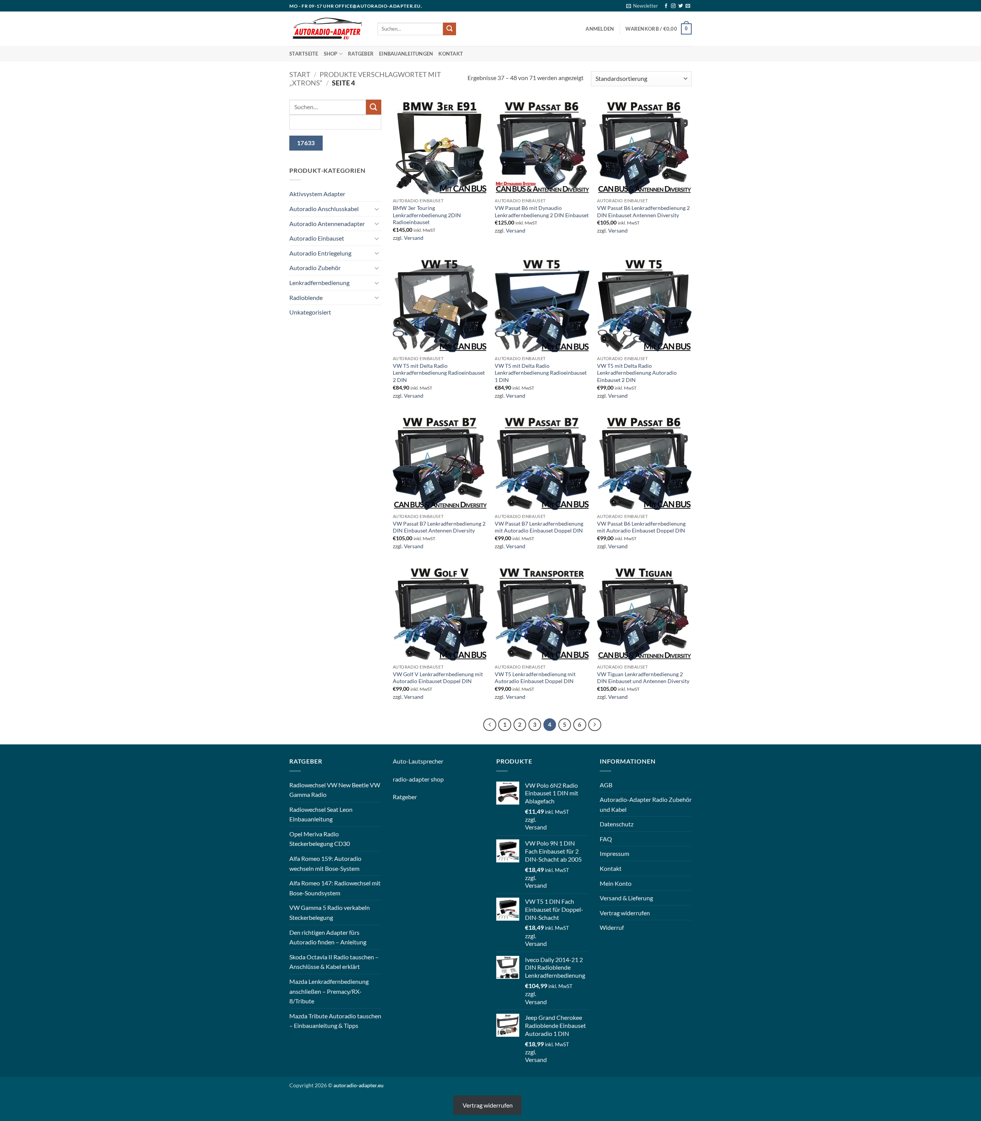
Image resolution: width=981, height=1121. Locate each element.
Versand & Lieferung (626, 897)
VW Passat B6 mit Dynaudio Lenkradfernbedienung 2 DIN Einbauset (542, 211)
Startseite (303, 54)
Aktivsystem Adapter (317, 193)
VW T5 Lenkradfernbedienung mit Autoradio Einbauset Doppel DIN (535, 678)
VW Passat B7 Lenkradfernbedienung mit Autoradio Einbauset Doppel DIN (539, 527)
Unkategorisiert (310, 312)
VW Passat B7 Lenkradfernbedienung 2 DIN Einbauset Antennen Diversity (439, 527)
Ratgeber (361, 54)
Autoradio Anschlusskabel (324, 208)
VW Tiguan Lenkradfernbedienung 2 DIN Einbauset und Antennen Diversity (643, 678)
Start (299, 74)
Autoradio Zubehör (315, 267)
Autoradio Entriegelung (320, 253)
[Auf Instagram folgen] (673, 6)
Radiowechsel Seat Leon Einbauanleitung (321, 814)
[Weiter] (594, 724)
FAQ (606, 838)
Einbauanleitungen (406, 54)
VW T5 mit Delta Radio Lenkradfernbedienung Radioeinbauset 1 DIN (541, 372)
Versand (413, 237)
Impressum (614, 853)
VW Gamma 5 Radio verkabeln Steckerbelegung (329, 912)
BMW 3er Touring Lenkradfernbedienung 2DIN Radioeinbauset (427, 215)
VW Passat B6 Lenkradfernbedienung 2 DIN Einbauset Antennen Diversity (643, 211)
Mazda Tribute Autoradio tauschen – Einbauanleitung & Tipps (335, 1020)
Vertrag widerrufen (625, 912)
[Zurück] (489, 724)
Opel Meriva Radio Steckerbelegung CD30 (319, 838)
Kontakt (450, 54)
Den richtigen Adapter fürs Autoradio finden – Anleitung (327, 937)
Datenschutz (616, 824)
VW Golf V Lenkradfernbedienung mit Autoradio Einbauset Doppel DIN (438, 678)
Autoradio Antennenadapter (327, 223)
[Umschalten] (376, 208)
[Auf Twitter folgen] (680, 6)
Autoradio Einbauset (316, 238)
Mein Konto (616, 883)
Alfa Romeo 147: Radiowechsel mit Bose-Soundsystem (335, 887)
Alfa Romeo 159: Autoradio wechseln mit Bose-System (325, 863)
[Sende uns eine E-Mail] (688, 6)
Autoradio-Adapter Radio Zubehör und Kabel (646, 804)
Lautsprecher (425, 761)
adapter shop (426, 779)
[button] (642, 5)
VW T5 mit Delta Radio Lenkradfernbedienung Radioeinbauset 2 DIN (439, 372)
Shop (331, 54)
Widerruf (612, 927)
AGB (606, 784)
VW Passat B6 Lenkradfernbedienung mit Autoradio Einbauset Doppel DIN (641, 527)
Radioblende (306, 297)
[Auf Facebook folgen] (666, 6)
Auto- (400, 761)
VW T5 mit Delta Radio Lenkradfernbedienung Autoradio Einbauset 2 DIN (637, 372)
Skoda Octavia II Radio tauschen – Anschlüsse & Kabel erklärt (334, 961)
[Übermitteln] (449, 29)
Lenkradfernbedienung (319, 282)
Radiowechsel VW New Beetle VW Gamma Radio (334, 789)
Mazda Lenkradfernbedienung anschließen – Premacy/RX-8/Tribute (329, 991)
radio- (401, 779)
